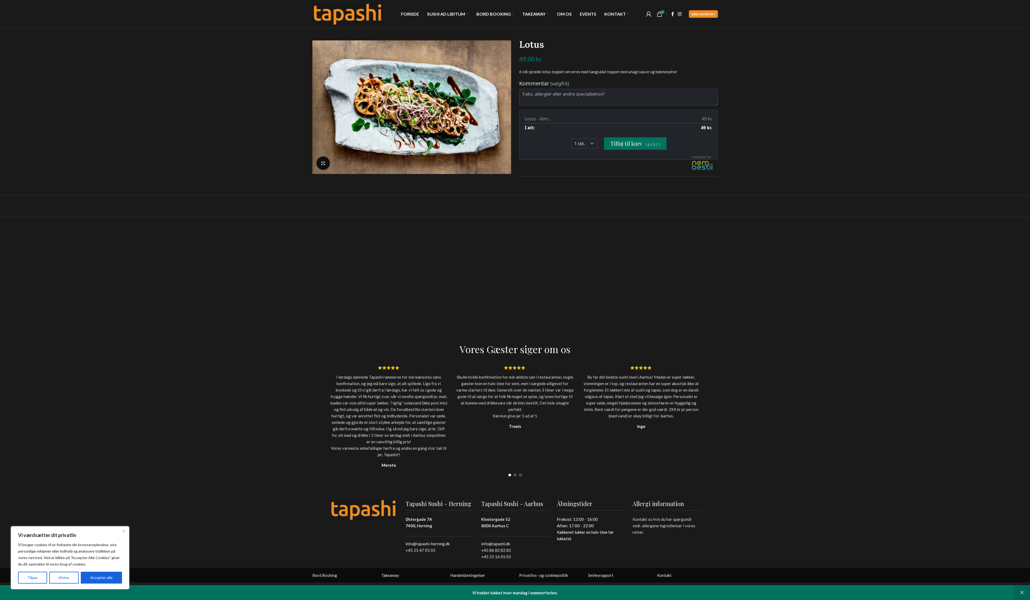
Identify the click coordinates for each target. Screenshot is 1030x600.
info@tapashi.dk (495, 543)
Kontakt (664, 575)
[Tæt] (123, 531)
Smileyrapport (600, 575)
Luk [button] (1022, 592)
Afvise (63, 577)
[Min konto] (648, 14)
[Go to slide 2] (515, 475)
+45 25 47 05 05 (420, 550)
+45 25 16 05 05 (496, 556)
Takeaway (390, 575)
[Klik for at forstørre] (323, 163)
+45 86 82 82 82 (496, 550)
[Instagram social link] (679, 14)
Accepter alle (101, 577)
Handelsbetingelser (467, 575)
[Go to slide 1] (509, 475)
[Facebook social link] (672, 14)
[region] (70, 557)
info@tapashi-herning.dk (428, 543)
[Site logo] (347, 13)
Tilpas (32, 577)
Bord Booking (324, 575)
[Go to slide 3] (520, 475)
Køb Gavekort (703, 14)
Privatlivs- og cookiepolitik (543, 575)
